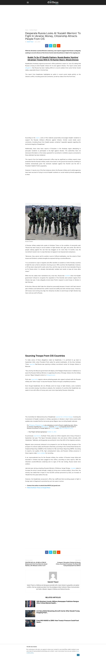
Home (26, 30)
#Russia (57, 426)
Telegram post (51, 375)
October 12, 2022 (51, 432)
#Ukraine (52, 428)
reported (32, 364)
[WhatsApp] (54, 45)
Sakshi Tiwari (30, 41)
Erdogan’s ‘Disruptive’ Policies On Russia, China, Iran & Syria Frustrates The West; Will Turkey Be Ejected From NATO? (68, 564)
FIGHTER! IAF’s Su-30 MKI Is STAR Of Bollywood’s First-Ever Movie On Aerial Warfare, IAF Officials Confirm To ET (36, 564)
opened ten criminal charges (64, 417)
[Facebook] (46, 45)
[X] (50, 45)
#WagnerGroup (39, 425)
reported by (37, 436)
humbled (67, 275)
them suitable (41, 453)
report (38, 138)
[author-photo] (53, 579)
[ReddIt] (58, 45)
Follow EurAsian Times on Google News (38, 487)
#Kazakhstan (45, 426)
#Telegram (31, 425)
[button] (27, 2)
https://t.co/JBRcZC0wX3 (66, 428)
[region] (53, 17)
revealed (73, 468)
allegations (28, 68)
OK (78, 654)
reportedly (35, 379)
